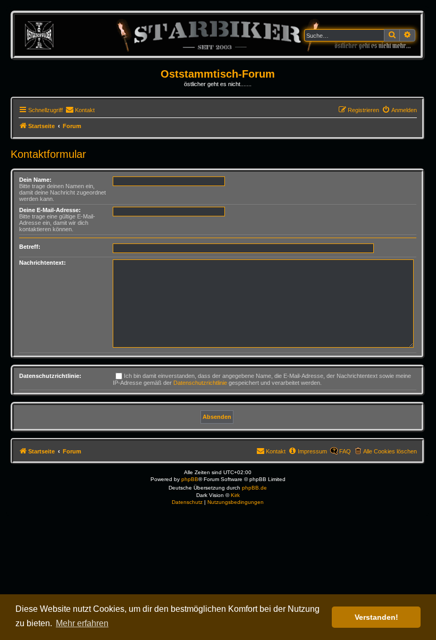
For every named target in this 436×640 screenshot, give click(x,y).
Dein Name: (35, 179)
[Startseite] (218, 35)
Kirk (235, 495)
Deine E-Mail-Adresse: (50, 210)
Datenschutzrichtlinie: (50, 376)
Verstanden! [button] (376, 617)
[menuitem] (80, 110)
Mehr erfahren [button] (82, 623)
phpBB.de (254, 488)
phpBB (189, 479)
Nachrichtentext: (42, 262)
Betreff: (29, 246)
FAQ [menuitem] (345, 451)
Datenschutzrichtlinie (200, 383)
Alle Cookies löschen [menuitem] (390, 451)
